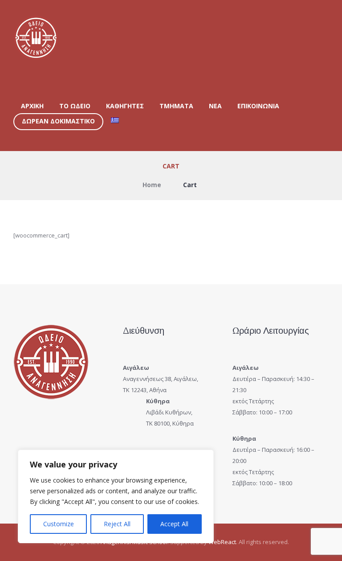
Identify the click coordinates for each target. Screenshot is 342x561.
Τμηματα (176, 106)
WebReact (222, 542)
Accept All (174, 524)
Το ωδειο (74, 106)
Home (151, 184)
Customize (58, 524)
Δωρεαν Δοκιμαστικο (58, 121)
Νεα (215, 106)
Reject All (117, 524)
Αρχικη (32, 106)
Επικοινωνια (258, 106)
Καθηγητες (125, 106)
